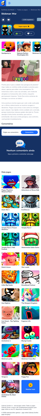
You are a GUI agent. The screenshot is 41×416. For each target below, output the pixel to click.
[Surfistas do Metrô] (3, 3)
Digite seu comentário (10, 132)
